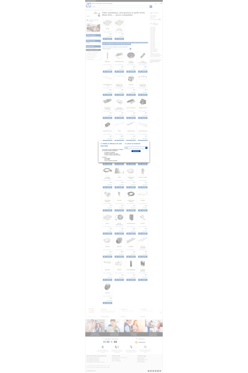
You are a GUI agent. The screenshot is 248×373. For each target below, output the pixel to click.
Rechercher (136, 151)
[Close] (149, 141)
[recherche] (146, 148)
